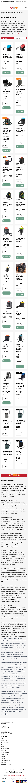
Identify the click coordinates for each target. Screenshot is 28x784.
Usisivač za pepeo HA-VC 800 (19, 169)
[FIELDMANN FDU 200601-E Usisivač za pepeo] (21, 83)
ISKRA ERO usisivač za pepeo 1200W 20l (20, 204)
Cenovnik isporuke (5, 760)
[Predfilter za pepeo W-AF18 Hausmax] (7, 83)
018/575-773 (6, 1)
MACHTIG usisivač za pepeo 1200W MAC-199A (7, 170)
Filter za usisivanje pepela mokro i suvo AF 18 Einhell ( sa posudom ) (7, 453)
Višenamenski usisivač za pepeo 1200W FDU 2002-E (7, 386)
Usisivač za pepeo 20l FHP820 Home (6, 276)
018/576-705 (18, 1)
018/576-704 (12, 1)
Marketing (3, 762)
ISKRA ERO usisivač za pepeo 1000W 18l (7, 204)
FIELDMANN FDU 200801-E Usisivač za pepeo (20, 240)
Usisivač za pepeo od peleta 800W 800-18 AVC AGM (6, 131)
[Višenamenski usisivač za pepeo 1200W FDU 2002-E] (7, 376)
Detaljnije (16, 33)
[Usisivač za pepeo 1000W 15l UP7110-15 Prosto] (21, 122)
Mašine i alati (12, 12)
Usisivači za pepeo (5, 13)
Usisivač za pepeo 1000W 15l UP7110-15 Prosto (20, 130)
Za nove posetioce (5, 748)
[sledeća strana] (19, 475)
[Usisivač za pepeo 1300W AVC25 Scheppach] (21, 268)
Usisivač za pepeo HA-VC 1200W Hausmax (7, 239)
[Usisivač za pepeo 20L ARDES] (7, 338)
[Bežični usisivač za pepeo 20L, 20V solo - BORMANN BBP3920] (21, 338)
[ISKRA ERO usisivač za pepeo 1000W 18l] (7, 196)
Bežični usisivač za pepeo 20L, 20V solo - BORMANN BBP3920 (20, 348)
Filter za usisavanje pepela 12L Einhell (7, 421)
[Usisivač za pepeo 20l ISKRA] (7, 305)
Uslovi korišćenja (5, 752)
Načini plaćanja (4, 754)
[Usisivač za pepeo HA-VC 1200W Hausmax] (7, 231)
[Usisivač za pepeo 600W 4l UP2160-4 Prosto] (7, 48)
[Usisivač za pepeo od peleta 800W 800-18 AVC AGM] (7, 122)
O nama (3, 758)
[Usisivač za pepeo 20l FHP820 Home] (7, 268)
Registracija (4, 740)
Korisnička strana (5, 742)
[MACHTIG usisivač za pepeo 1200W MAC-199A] (7, 160)
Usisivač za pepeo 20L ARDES (5, 346)
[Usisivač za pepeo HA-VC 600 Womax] (21, 48)
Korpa (2, 744)
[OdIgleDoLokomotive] (14, 8)
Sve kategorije (4, 12)
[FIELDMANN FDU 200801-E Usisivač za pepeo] (21, 231)
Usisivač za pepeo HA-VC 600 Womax (19, 56)
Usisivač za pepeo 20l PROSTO (19, 452)
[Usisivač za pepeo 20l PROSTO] (21, 444)
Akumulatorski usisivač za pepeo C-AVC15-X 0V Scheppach (20, 386)
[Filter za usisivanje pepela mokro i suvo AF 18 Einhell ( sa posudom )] (7, 444)
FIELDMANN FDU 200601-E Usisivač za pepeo (20, 92)
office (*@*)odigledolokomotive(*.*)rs (15, 775)
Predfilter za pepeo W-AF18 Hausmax (6, 91)
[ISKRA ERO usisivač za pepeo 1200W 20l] (21, 196)
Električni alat (20, 12)
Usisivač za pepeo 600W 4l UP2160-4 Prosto (7, 56)
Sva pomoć (4, 750)
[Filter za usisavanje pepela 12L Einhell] (7, 413)
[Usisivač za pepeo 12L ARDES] (21, 305)
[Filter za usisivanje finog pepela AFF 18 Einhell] (21, 413)
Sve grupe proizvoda (6, 764)
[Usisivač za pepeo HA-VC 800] (21, 160)
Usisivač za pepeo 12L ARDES (19, 313)
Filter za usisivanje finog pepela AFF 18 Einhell (20, 421)
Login (2, 738)
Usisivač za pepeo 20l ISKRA (7, 312)
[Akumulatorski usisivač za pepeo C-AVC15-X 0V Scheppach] (21, 376)
